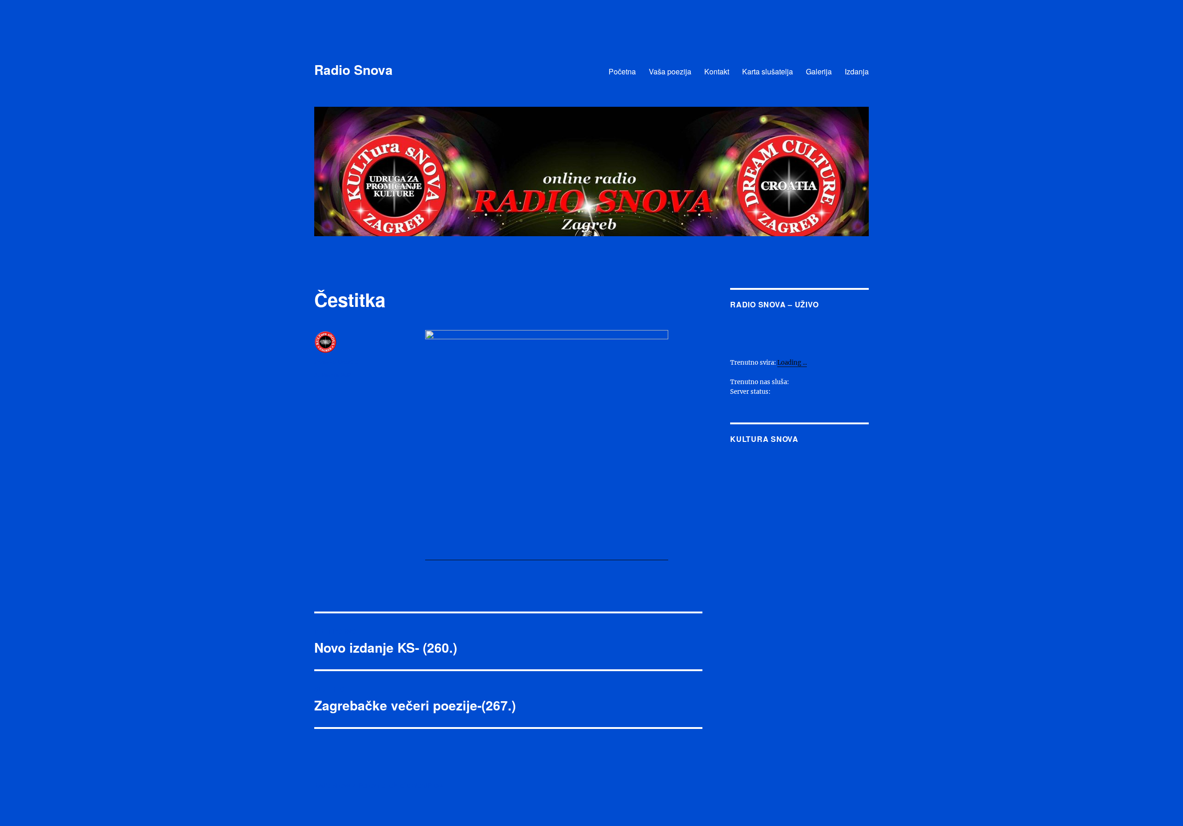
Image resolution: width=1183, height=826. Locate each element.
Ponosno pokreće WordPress (401, 785)
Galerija (819, 71)
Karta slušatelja (767, 71)
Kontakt (716, 71)
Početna (622, 71)
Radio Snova (353, 69)
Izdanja (857, 71)
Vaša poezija (670, 71)
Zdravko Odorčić (336, 361)
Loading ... (792, 363)
